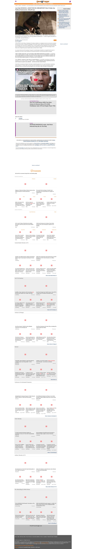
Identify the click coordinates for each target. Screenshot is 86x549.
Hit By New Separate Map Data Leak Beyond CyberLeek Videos (64, 26)
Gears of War (23, 229)
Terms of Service (37, 143)
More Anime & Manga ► (52, 344)
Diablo (24, 196)
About (25, 536)
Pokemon (33, 178)
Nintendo (45, 3)
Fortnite (55, 178)
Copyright (45, 536)
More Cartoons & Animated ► (51, 416)
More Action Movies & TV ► (51, 486)
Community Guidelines (45, 143)
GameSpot (19, 41)
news (20, 5)
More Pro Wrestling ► (52, 523)
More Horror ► (54, 379)
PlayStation (40, 3)
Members (51, 3)
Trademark (49, 536)
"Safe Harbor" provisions (43, 141)
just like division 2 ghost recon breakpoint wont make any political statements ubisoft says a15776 (46, 5)
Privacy (41, 536)
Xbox (37, 3)
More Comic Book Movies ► (51, 275)
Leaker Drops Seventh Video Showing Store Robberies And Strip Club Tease (64, 19)
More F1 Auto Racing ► (52, 452)
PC (48, 3)
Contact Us (16, 547)
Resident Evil (44, 229)
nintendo (24, 5)
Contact (52, 536)
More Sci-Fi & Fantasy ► (52, 309)
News (34, 3)
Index (18, 536)
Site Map (21, 536)
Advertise (55, 536)
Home (16, 5)
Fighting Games (54, 229)
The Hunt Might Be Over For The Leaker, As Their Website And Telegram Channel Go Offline (64, 23)
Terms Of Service (29, 536)
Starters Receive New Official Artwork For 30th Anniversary (64, 11)
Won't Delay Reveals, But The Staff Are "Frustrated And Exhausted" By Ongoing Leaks (64, 16)
